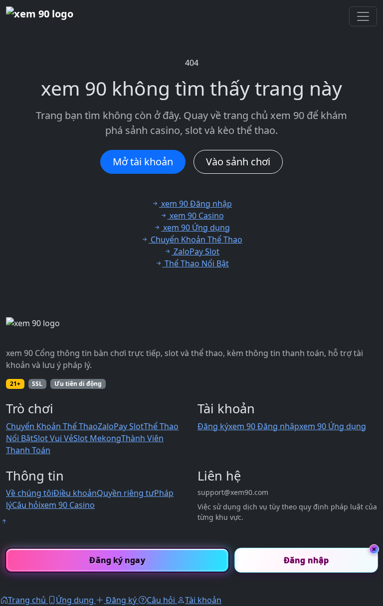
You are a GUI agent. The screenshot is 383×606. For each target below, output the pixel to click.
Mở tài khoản (143, 161)
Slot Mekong (97, 438)
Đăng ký (212, 426)
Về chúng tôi (29, 492)
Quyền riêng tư (125, 492)
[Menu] (363, 16)
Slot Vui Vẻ (53, 438)
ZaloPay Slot (121, 426)
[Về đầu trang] (4, 521)
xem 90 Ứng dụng (332, 426)
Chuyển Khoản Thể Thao (52, 426)
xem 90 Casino (67, 504)
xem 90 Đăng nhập (263, 426)
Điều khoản (75, 492)
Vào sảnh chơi (238, 161)
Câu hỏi (26, 504)
